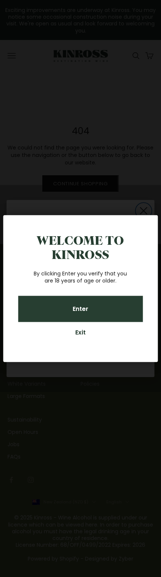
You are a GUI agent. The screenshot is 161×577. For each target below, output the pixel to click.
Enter (80, 309)
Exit (80, 332)
